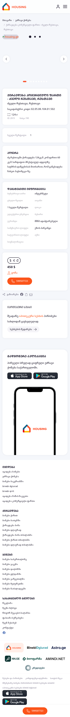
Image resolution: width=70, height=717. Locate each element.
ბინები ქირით (10, 515)
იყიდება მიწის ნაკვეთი (15, 496)
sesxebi (51, 683)
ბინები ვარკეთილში (13, 579)
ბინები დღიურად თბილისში (17, 545)
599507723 (22, 281)
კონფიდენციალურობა (36, 678)
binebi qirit (8, 491)
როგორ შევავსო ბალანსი (16, 613)
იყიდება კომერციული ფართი (18, 501)
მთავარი (7, 20)
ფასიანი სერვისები (12, 618)
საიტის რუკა (56, 678)
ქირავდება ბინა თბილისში (17, 535)
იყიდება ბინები (11, 471)
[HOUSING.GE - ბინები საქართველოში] (14, 648)
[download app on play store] (45, 376)
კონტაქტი (8, 627)
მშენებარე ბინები (11, 683)
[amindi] (55, 658)
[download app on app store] (19, 376)
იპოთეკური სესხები (12, 688)
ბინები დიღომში (11, 569)
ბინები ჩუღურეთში (12, 583)
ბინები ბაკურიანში (12, 481)
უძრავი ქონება (23, 20)
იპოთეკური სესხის (31, 316)
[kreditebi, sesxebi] (35, 668)
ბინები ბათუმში (11, 520)
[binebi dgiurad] (37, 647)
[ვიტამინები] (32, 658)
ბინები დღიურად (11, 530)
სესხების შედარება (21, 329)
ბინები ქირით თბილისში (16, 540)
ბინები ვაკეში (10, 564)
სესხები (43, 683)
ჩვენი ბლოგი (9, 608)
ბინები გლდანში (11, 574)
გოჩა (14, 272)
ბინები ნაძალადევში (14, 588)
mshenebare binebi (30, 683)
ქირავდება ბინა (11, 525)
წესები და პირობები (12, 678)
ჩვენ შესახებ (9, 623)
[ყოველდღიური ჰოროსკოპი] (58, 647)
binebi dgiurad (10, 486)
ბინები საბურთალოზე (14, 559)
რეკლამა (7, 603)
